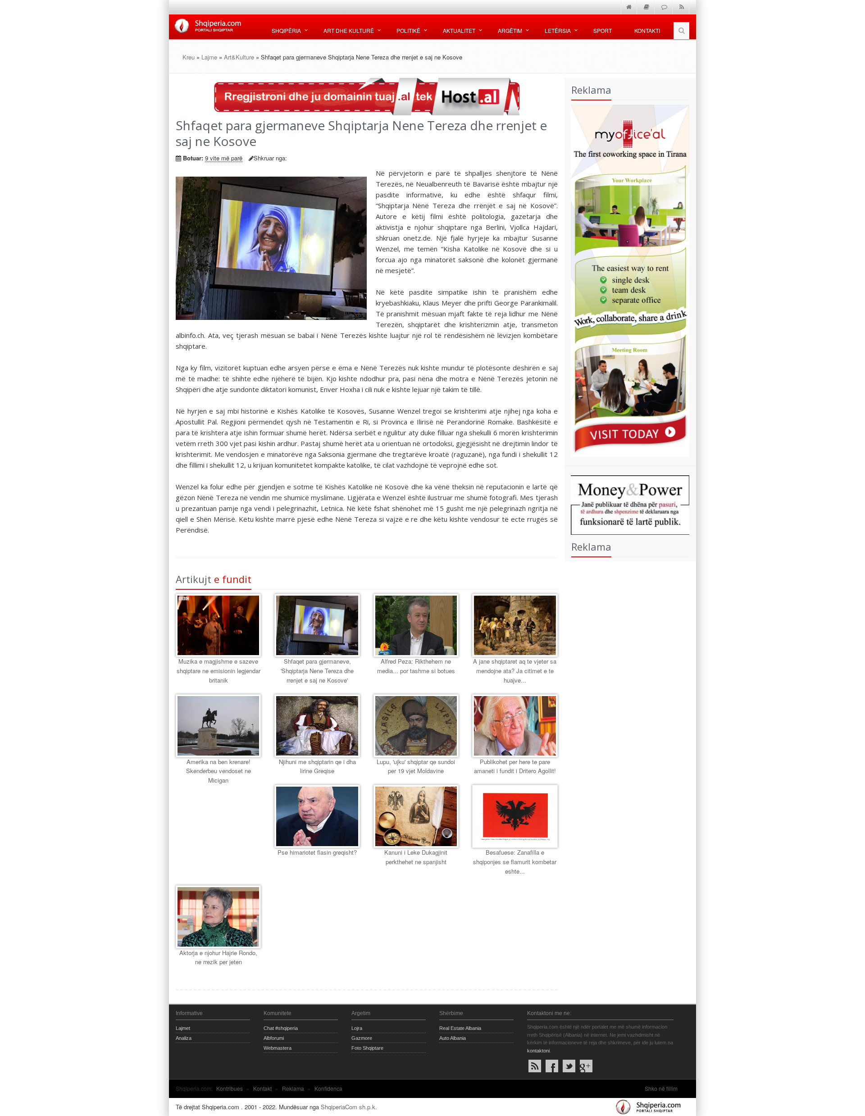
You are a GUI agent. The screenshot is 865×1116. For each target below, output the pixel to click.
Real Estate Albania (460, 1028)
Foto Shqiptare (367, 1048)
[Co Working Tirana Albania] (627, 279)
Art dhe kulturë (348, 30)
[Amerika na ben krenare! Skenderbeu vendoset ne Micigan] (218, 725)
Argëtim (510, 30)
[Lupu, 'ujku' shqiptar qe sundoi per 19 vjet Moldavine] (416, 725)
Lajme (209, 57)
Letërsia (558, 30)
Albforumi (274, 1038)
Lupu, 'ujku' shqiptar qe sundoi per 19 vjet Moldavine (416, 766)
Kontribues (229, 1088)
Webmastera (277, 1048)
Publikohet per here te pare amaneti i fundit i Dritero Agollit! (515, 766)
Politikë (408, 30)
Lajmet (183, 1028)
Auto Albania (452, 1038)
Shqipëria (286, 30)
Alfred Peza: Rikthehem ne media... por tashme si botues (416, 666)
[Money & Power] (627, 504)
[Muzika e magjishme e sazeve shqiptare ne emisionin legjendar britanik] (218, 625)
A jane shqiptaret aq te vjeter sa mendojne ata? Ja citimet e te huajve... (514, 670)
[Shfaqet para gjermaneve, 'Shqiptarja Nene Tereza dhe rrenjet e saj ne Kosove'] (317, 625)
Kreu (188, 57)
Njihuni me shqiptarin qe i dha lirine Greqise (317, 766)
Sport (602, 30)
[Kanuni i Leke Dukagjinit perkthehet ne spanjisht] (416, 816)
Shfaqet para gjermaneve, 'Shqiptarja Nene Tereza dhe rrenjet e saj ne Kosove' (317, 670)
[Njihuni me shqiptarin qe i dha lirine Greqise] (317, 725)
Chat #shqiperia (281, 1028)
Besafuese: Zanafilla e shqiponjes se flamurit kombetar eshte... (514, 861)
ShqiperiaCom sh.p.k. (349, 1106)
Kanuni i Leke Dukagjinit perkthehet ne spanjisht (415, 857)
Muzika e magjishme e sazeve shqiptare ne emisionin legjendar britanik (218, 670)
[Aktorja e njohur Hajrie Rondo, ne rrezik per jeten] (218, 916)
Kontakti (647, 30)
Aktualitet (459, 30)
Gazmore (361, 1038)
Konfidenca (328, 1088)
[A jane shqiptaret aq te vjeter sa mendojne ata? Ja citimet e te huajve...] (514, 625)
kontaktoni (538, 1050)
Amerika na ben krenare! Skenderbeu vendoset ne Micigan (218, 771)
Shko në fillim (661, 1088)
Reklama (293, 1088)
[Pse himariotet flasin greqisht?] (317, 816)
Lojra (356, 1028)
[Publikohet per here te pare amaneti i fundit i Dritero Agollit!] (514, 725)
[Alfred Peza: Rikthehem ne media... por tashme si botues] (416, 625)
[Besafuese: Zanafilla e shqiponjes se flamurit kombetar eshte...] (514, 816)
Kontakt (262, 1088)
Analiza (183, 1038)
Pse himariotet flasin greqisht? (317, 852)
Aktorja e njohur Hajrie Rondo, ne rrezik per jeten (218, 957)
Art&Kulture (239, 57)
